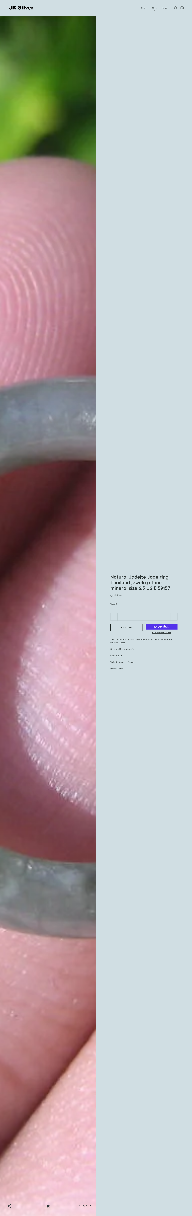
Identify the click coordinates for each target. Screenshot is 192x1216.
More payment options (161, 633)
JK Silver (117, 595)
